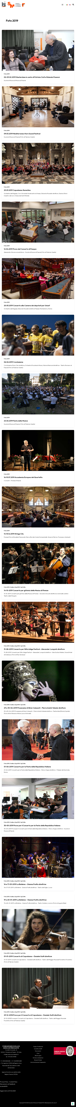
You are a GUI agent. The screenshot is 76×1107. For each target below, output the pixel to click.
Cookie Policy (13, 1082)
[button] (73, 4)
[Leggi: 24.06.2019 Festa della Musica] (38, 394)
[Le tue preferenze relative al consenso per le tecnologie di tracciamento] (73, 1104)
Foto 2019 (7, 74)
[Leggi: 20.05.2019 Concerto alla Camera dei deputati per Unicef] (38, 278)
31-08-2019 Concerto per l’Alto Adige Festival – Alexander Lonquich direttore (34, 649)
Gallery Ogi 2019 (15, 587)
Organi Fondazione (38, 1046)
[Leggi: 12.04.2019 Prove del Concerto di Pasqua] (38, 222)
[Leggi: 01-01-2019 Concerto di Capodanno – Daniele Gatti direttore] (38, 929)
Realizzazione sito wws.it (51, 1102)
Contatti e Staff (38, 1048)
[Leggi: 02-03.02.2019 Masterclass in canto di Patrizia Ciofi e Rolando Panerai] (38, 50)
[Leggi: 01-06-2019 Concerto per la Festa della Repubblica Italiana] (38, 740)
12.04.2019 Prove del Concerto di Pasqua (20, 249)
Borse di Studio (38, 1060)
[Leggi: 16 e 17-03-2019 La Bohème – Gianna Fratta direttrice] (38, 857)
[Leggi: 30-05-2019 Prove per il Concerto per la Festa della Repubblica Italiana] (38, 798)
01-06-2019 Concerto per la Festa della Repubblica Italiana (27, 767)
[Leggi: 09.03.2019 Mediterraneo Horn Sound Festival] (38, 107)
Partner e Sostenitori (38, 1058)
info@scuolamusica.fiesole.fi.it (11, 1054)
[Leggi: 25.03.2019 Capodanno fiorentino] (38, 163)
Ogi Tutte (22, 587)
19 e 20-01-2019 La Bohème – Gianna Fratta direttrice (25, 900)
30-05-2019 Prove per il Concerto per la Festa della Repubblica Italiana (32, 825)
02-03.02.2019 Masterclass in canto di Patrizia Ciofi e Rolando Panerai (32, 77)
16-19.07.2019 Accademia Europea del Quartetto (23, 477)
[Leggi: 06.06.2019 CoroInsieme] (38, 335)
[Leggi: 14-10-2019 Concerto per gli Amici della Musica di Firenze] (38, 563)
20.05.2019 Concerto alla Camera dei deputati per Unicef (27, 305)
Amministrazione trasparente (38, 1062)
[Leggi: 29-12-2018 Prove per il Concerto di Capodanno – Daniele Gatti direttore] (38, 988)
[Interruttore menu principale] (62, 5)
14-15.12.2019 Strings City (14, 534)
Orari (38, 1053)
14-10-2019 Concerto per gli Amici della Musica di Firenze (26, 590)
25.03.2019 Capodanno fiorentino (17, 190)
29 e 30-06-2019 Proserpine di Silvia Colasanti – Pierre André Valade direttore (35, 708)
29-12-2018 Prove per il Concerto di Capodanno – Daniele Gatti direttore (32, 1015)
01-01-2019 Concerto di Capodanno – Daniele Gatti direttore (28, 956)
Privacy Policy (4, 1082)
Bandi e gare (38, 1055)
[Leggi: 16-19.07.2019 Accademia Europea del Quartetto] (38, 450)
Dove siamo (38, 1051)
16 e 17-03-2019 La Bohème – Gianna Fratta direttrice (25, 884)
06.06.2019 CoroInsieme (13, 362)
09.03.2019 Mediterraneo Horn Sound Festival (22, 134)
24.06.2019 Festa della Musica (16, 421)
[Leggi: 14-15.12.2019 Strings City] (38, 507)
